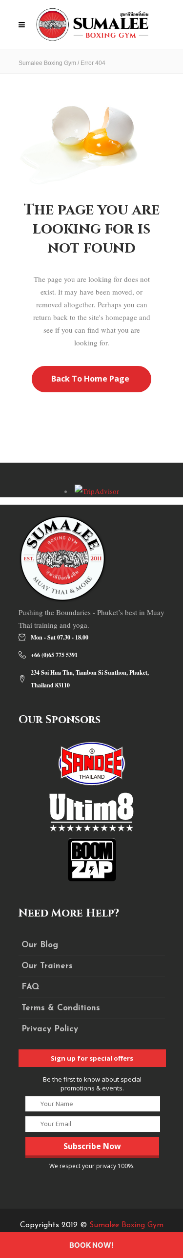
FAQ (30, 987)
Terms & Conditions (60, 1008)
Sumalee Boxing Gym (47, 63)
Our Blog (39, 945)
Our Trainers (47, 966)
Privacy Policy (49, 1029)
